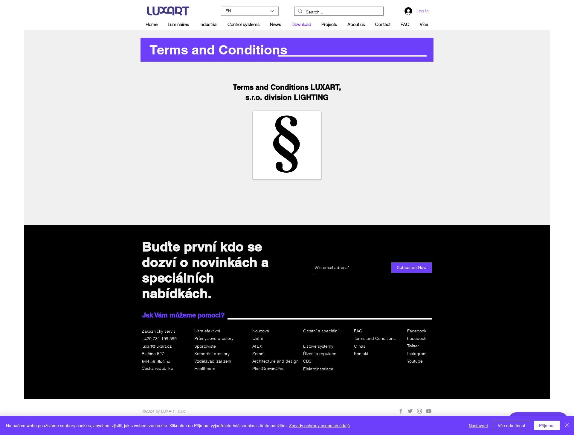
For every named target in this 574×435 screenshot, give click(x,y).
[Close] (566, 425)
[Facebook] (401, 411)
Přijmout (547, 425)
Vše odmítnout (511, 425)
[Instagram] (419, 411)
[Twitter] (410, 411)
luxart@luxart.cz (157, 346)
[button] (320, 361)
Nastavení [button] (478, 425)
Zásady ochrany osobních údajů (319, 425)
